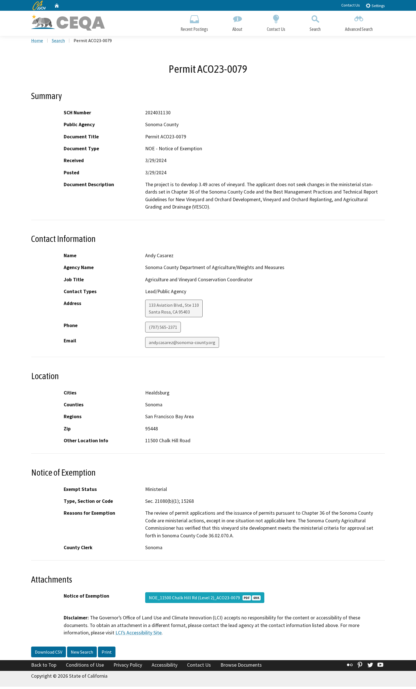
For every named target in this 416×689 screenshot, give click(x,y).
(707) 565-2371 (163, 327)
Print (107, 652)
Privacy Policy (127, 665)
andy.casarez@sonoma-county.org (182, 342)
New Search (82, 652)
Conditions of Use (85, 665)
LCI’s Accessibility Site (138, 633)
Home (37, 40)
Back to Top (43, 665)
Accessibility (164, 665)
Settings (378, 5)
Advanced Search (359, 29)
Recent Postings (194, 29)
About (237, 29)
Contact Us (350, 5)
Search (315, 29)
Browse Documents (241, 665)
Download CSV (48, 652)
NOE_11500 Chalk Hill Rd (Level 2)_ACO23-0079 (204, 597)
